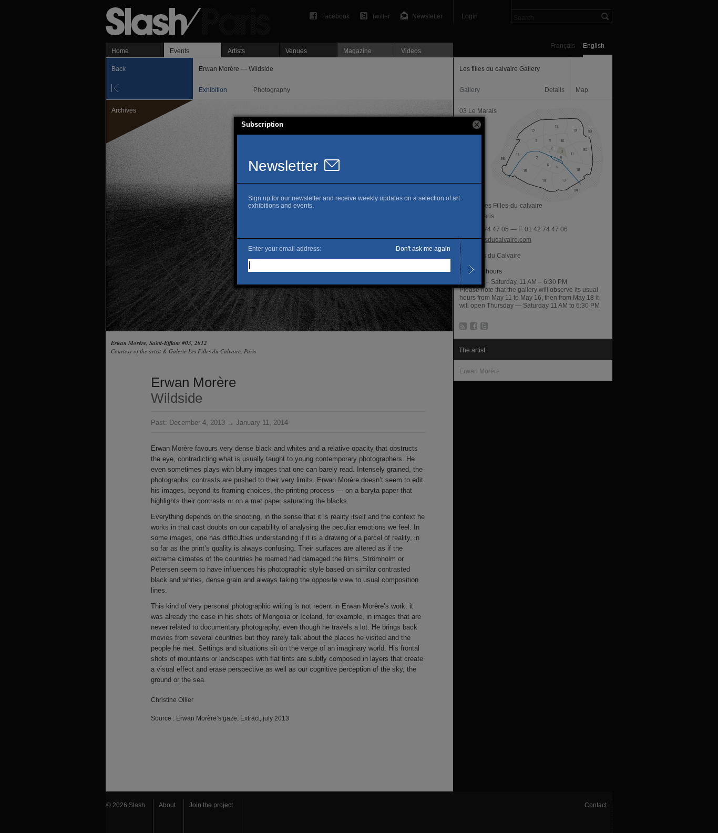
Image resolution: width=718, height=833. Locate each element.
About (167, 805)
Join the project (211, 805)
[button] (477, 124)
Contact (595, 805)
